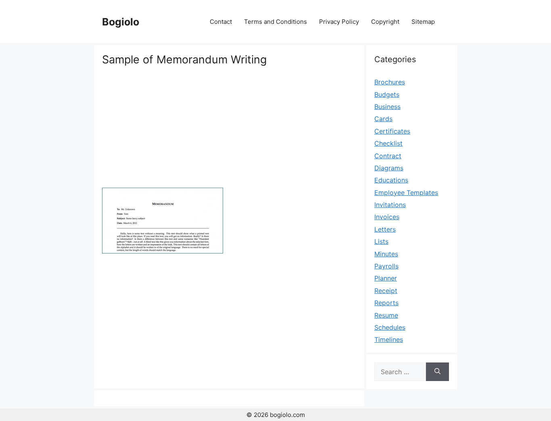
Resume (386, 315)
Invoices (386, 217)
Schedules (389, 327)
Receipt (385, 291)
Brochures (389, 82)
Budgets (386, 94)
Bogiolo (120, 22)
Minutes (386, 254)
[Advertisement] (229, 127)
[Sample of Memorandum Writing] (162, 251)
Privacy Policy (339, 21)
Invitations (390, 205)
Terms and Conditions (275, 21)
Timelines (388, 339)
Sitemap (423, 21)
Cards (383, 119)
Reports (386, 303)
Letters (385, 229)
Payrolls (386, 266)
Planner (385, 278)
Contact (221, 21)
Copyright (385, 21)
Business (387, 107)
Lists (381, 241)
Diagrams (388, 168)
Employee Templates (406, 193)
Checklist (388, 143)
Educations (391, 180)
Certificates (392, 131)
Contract (387, 156)
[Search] (437, 371)
